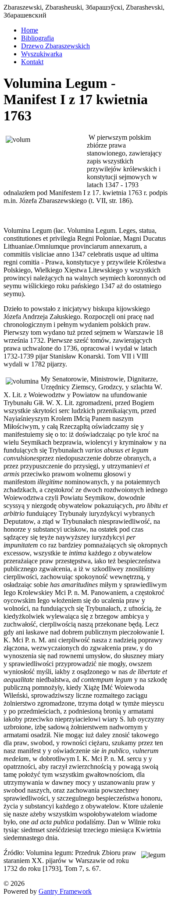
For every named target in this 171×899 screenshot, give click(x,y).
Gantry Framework (65, 891)
